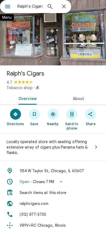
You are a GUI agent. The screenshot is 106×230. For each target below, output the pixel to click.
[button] (53, 181)
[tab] (26, 98)
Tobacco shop (20, 87)
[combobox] (29, 6)
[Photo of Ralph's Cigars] (53, 32)
